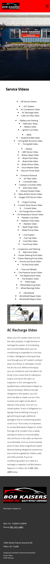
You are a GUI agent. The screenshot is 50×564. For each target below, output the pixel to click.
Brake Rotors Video (30, 164)
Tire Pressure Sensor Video (30, 272)
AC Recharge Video (30, 112)
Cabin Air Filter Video (30, 116)
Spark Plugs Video (30, 227)
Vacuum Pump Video (30, 170)
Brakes (29, 149)
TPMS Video (30, 282)
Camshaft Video (30, 182)
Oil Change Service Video (30, 211)
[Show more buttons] (40, 322)
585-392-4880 (16, 527)
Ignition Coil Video (30, 130)
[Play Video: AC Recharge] (25, 312)
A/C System (29, 106)
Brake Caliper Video (30, 155)
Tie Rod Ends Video (30, 264)
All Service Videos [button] (29, 101)
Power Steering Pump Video (30, 258)
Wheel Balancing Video (30, 285)
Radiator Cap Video (30, 217)
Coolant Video (30, 208)
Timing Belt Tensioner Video (30, 141)
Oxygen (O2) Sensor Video (30, 197)
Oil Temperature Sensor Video (30, 214)
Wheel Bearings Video (30, 288)
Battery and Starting (29, 120)
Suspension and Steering (29, 249)
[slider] (24, 322)
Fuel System (29, 235)
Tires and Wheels (29, 269)
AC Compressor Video (30, 109)
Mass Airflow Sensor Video (30, 194)
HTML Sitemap (8, 558)
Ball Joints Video (30, 252)
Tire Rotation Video (30, 279)
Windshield (29, 293)
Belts (29, 135)
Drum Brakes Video (30, 167)
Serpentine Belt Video (30, 138)
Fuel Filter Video (30, 241)
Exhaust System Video (30, 191)
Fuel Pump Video (30, 244)
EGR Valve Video (30, 188)
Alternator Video (30, 124)
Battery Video (30, 127)
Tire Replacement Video (30, 276)
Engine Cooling (29, 202)
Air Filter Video (30, 178)
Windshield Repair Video (30, 296)
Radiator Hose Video (30, 221)
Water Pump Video (30, 230)
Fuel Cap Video (30, 238)
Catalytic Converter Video (30, 185)
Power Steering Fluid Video (30, 255)
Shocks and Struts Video (30, 261)
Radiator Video (30, 224)
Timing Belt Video (30, 144)
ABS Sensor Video (30, 152)
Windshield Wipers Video (30, 299)
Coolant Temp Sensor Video (30, 205)
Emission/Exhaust (29, 175)
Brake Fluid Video (30, 158)
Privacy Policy (8, 555)
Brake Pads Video (30, 161)
